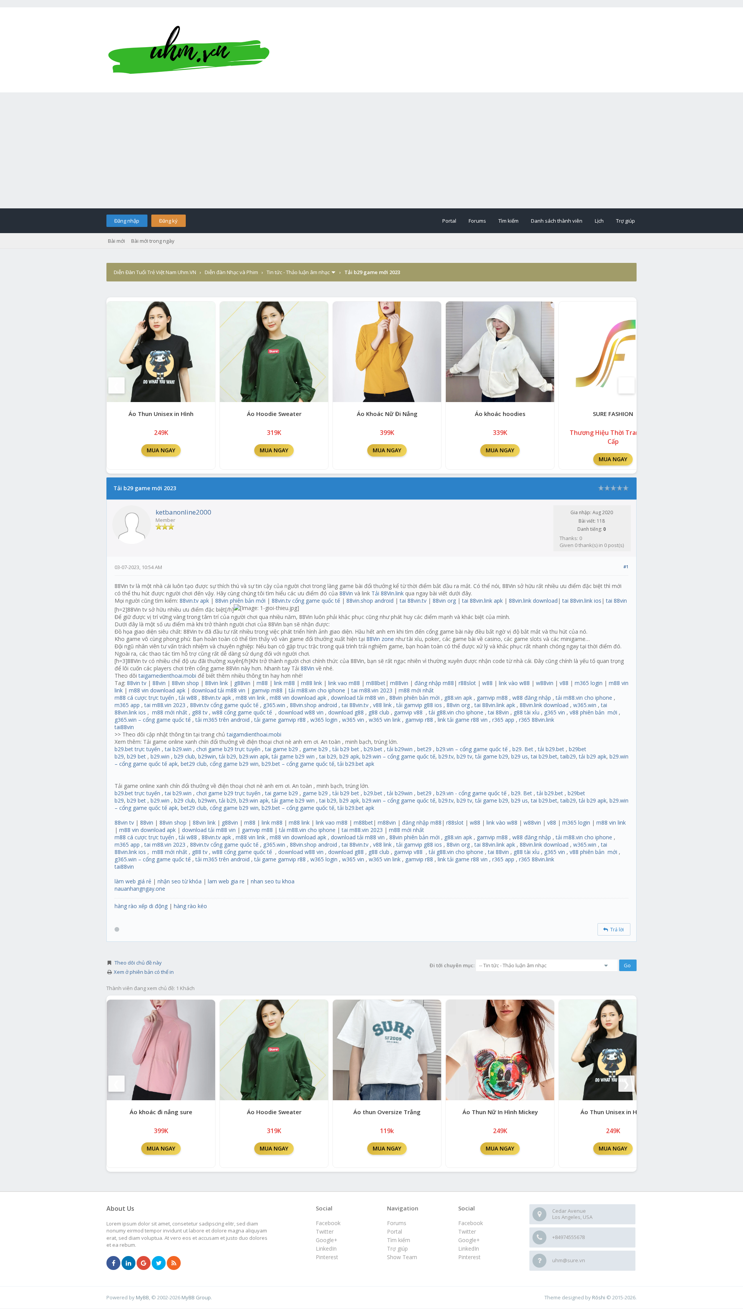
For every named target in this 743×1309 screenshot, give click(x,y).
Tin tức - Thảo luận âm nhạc (298, 272)
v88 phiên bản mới (593, 712)
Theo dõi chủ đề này (138, 962)
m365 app (127, 705)
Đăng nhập (126, 220)
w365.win (584, 705)
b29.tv (446, 756)
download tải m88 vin (218, 690)
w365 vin (353, 719)
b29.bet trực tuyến (137, 749)
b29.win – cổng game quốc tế (398, 756)
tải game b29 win (293, 756)
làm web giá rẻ (133, 881)
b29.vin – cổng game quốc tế (472, 749)
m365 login (589, 683)
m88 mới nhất (416, 690)
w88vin (544, 683)
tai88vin (124, 727)
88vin (159, 683)
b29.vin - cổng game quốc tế (471, 793)
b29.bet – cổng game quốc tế (298, 763)
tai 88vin (616, 600)
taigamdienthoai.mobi (254, 734)
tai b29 (327, 756)
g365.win (274, 705)
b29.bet (373, 749)
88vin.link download (533, 600)
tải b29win (400, 749)
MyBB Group (196, 1297)
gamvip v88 (408, 712)
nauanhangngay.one (140, 888)
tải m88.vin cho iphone (317, 690)
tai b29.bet (544, 756)
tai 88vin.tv (413, 600)
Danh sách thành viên (556, 220)
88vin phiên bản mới (240, 600)
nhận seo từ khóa (180, 881)
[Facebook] (113, 1263)
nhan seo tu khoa (272, 881)
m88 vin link (250, 697)
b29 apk (349, 756)
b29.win (160, 756)
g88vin (242, 683)
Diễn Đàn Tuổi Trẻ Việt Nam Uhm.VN (155, 272)
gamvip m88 (267, 690)
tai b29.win (178, 749)
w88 (487, 683)
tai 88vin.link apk (482, 600)
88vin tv (136, 683)
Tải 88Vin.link (388, 593)
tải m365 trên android (222, 719)
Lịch (599, 220)
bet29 (424, 749)
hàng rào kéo (190, 906)
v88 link (382, 705)
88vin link (216, 683)
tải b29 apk (592, 756)
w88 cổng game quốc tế (242, 712)
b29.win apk (254, 756)
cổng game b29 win (234, 763)
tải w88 (188, 697)
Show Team (402, 1257)
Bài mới (116, 240)
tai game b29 (281, 749)
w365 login (323, 719)
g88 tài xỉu (526, 712)
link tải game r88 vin (463, 719)
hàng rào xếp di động (141, 906)
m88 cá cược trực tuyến (144, 697)
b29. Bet (522, 749)
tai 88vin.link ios (581, 600)
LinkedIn (468, 1248)
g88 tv (199, 712)
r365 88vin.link (536, 719)
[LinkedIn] (128, 1263)
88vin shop (185, 683)
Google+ (469, 1240)
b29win (207, 756)
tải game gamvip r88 (280, 719)
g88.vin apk (458, 697)
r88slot (467, 683)
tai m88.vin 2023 (371, 690)
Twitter (467, 1231)
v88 (564, 683)
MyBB (142, 1297)
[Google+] (144, 1263)
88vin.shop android (370, 600)
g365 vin (554, 712)
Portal (449, 220)
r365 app (503, 719)
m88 (262, 683)
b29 (119, 756)
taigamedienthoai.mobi (167, 675)
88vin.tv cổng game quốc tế (306, 600)
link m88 (284, 683)
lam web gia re (226, 881)
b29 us (519, 756)
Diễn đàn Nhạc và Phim (231, 272)
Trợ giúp (625, 220)
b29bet (577, 749)
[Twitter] (159, 1263)
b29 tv (464, 756)
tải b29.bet (551, 749)
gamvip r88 (419, 719)
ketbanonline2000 (183, 512)
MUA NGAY (161, 450)
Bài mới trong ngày (153, 240)
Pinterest (469, 1257)
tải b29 (227, 756)
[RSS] (174, 1263)
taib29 (568, 756)
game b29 (315, 749)
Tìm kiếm (508, 220)
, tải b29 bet (344, 749)
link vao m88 (344, 683)
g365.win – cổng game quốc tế (153, 719)
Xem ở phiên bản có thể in (144, 971)
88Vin (346, 593)
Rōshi (598, 1297)
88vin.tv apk (194, 600)
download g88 (346, 712)
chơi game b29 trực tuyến (228, 749)
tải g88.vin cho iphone (456, 712)
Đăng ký (168, 220)
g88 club (378, 712)
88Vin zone (380, 639)
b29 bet (136, 756)
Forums (477, 220)
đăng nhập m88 (434, 683)
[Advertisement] (371, 150)
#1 (625, 566)
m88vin (399, 683)
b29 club (184, 756)
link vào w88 (514, 683)
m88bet (375, 683)
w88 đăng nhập (531, 697)
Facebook (470, 1223)
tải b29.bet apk (355, 763)
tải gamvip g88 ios (419, 705)
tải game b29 (491, 756)
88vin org (444, 600)
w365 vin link (385, 719)
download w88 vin (301, 712)
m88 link (311, 683)
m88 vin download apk (157, 690)
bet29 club (194, 763)
